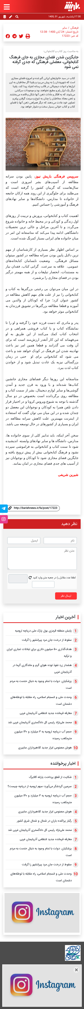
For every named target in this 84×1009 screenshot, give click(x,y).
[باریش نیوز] (72, 6)
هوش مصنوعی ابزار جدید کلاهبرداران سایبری (45, 747)
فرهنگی (74, 28)
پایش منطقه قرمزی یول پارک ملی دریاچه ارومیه (43, 630)
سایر (64, 28)
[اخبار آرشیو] (4, 17)
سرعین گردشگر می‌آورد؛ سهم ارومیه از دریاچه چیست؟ (40, 786)
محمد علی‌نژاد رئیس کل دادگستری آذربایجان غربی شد (40, 722)
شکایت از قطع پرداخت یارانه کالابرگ (50, 777)
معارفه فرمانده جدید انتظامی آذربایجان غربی (46, 713)
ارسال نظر (66, 596)
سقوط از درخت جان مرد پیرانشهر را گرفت (47, 640)
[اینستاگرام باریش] (42, 913)
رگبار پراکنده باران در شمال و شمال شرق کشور (44, 820)
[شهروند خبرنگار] (10, 17)
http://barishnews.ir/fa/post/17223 (35, 508)
